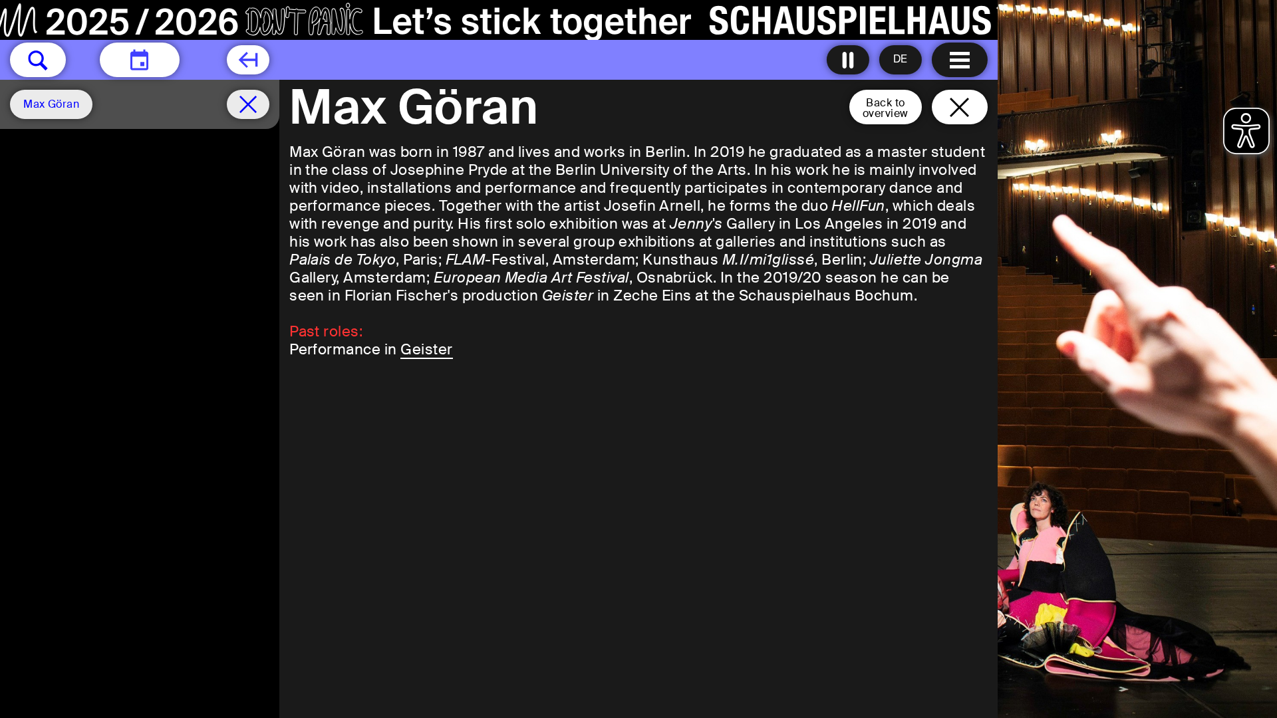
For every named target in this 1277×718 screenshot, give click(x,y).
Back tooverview (886, 108)
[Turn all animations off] (848, 59)
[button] (38, 60)
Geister (426, 349)
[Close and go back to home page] (960, 107)
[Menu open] (960, 60)
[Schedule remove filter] (248, 104)
